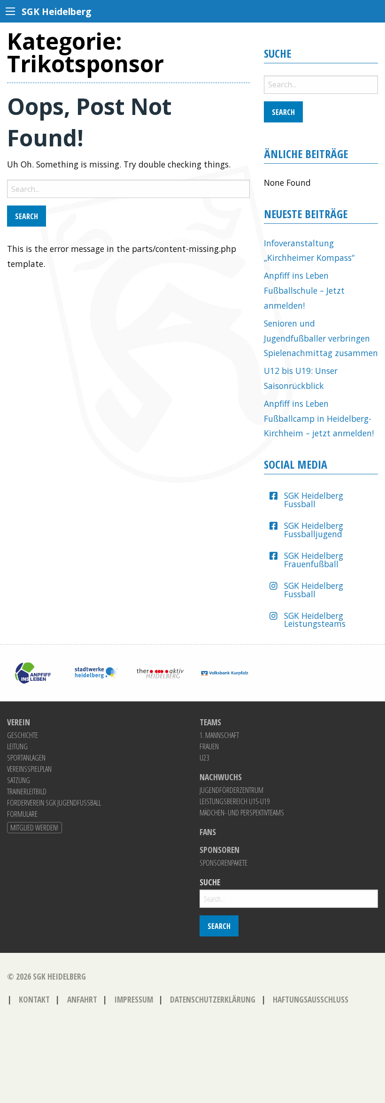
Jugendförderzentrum (231, 790)
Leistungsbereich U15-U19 (235, 801)
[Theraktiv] (160, 672)
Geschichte (22, 735)
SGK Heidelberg (59, 976)
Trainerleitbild (26, 791)
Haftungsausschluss (310, 999)
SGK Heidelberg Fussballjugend (313, 530)
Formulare (22, 814)
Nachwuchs (221, 777)
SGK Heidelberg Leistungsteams (315, 620)
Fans (208, 832)
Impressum (133, 999)
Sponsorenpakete (223, 863)
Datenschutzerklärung (212, 999)
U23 (204, 758)
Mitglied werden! (34, 827)
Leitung (17, 746)
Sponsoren (219, 850)
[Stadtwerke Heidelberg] (96, 672)
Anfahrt (82, 999)
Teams (210, 722)
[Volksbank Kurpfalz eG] (225, 672)
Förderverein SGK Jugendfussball (54, 803)
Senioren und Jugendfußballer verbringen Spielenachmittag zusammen (321, 338)
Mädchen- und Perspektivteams (242, 812)
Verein (18, 722)
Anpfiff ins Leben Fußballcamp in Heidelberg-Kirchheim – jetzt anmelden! (319, 418)
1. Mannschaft (219, 735)
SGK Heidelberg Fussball (313, 500)
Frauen (209, 746)
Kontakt (34, 999)
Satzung (18, 780)
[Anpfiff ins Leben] (32, 672)
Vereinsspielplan (29, 769)
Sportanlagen (26, 758)
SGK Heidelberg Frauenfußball (313, 560)
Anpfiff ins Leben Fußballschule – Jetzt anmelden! (304, 290)
